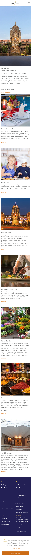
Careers (3, 494)
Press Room (4, 518)
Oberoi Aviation (19, 506)
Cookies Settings (15, 548)
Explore (3, 142)
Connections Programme (21, 512)
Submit (17, 527)
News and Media (5, 524)
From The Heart (5, 488)
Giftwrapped (18, 491)
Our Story (3, 484)
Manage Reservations (20, 531)
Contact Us (4, 497)
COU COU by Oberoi (20, 500)
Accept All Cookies (15, 553)
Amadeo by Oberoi (20, 503)
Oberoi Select (18, 488)
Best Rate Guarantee (20, 484)
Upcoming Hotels (5, 521)
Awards (3, 491)
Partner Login (18, 509)
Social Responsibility (6, 505)
